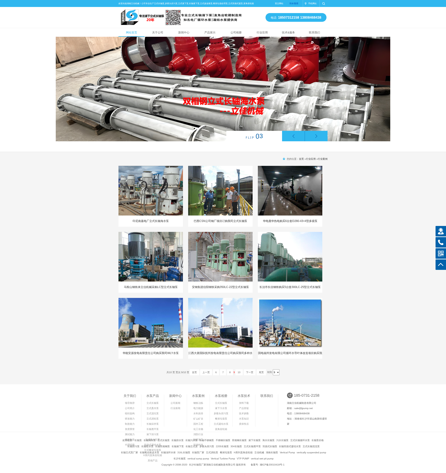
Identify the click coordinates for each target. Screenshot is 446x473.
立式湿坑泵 (153, 413)
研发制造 (130, 439)
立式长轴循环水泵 (300, 440)
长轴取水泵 (147, 446)
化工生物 (198, 429)
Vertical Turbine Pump (223, 458)
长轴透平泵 (153, 429)
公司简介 (130, 408)
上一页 (206, 372)
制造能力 (130, 423)
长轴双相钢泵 (162, 446)
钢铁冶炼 (198, 403)
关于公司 (157, 32)
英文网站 (279, 3)
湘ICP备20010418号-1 (272, 464)
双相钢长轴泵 (239, 440)
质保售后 (244, 423)
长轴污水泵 (191, 440)
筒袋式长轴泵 (270, 446)
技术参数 (244, 413)
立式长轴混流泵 (311, 446)
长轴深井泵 (153, 423)
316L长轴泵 (183, 452)
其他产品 (152, 460)
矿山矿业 (198, 418)
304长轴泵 (236, 446)
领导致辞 (130, 403)
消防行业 (198, 434)
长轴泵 (138, 440)
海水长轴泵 (268, 440)
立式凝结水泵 (221, 423)
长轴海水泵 (150, 440)
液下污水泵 (221, 408)
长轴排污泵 (133, 446)
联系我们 (314, 32)
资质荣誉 (130, 429)
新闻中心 (183, 32)
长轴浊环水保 (168, 452)
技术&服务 (288, 32)
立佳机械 (259, 452)
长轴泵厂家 (198, 452)
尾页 (261, 372)
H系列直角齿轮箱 (243, 452)
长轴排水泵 (177, 440)
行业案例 (323, 158)
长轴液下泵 (178, 446)
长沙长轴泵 (180, 458)
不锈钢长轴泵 (223, 440)
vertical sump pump (198, 458)
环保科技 (198, 444)
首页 (301, 158)
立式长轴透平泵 (252, 446)
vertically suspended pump (311, 452)
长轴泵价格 (318, 440)
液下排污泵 (153, 434)
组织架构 (130, 413)
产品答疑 (244, 408)
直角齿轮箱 (221, 429)
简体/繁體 (293, 3)
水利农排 (198, 413)
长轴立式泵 (192, 446)
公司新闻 (175, 403)
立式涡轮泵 (153, 418)
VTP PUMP (243, 458)
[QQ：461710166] (441, 231)
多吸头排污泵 (221, 413)
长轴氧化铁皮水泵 (149, 452)
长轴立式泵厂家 (129, 452)
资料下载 (244, 403)
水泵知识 (244, 418)
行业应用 (262, 32)
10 (239, 372)
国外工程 (198, 423)
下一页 (249, 372)
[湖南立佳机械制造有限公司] (178, 16)
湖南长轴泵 (272, 452)
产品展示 (210, 32)
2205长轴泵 (222, 446)
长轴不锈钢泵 (206, 440)
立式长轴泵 (153, 403)
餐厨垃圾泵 (221, 418)
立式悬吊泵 (153, 408)
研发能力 (130, 418)
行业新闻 (175, 408)
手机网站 (312, 3)
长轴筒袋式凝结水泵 (290, 446)
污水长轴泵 (282, 440)
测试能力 (130, 434)
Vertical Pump (287, 452)
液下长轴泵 (254, 440)
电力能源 (198, 408)
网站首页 (131, 32)
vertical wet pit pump (262, 458)
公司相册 (236, 32)
